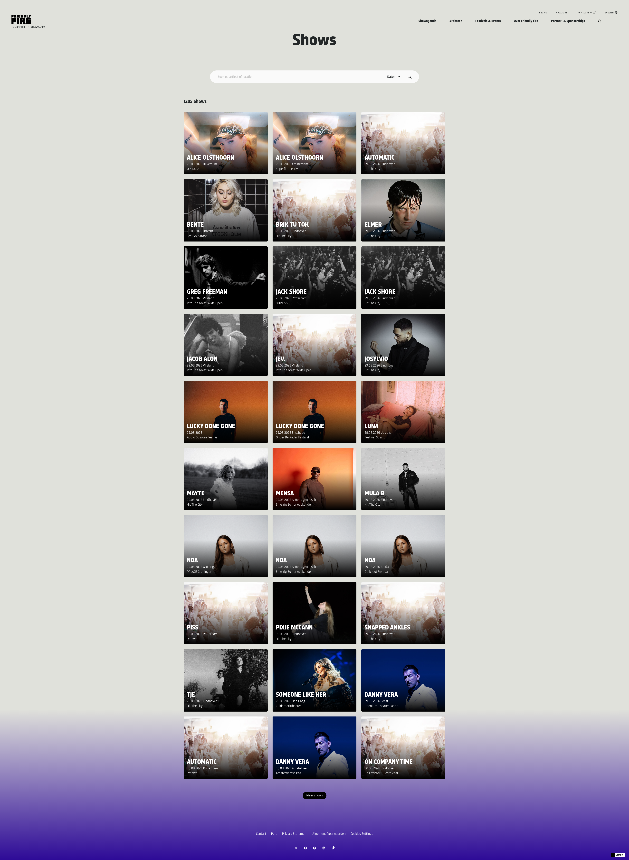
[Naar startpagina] (21, 19)
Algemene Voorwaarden (329, 834)
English (609, 13)
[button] (618, 855)
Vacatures (562, 13)
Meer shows (314, 795)
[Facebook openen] (305, 848)
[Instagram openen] (296, 848)
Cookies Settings (362, 834)
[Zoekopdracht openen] (599, 21)
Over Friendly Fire (526, 21)
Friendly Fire (18, 27)
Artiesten (455, 21)
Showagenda (427, 21)
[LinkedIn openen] (324, 848)
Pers (274, 834)
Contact (261, 834)
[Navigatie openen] (616, 21)
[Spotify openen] (314, 848)
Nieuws (542, 13)
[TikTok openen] (333, 848)
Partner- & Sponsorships (568, 21)
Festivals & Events (488, 21)
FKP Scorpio (585, 13)
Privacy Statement (294, 834)
